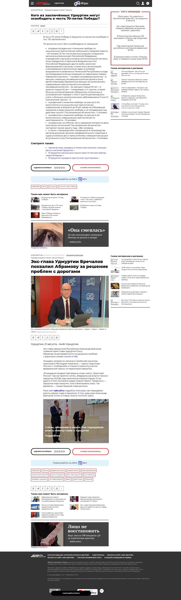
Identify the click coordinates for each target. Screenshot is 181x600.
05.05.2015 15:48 (37, 10)
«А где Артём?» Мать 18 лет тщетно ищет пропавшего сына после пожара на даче (134, 261)
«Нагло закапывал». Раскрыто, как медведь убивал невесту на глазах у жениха (135, 90)
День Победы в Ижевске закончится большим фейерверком (50, 215)
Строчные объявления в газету (89, 557)
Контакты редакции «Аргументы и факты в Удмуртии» (68, 555)
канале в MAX (71, 356)
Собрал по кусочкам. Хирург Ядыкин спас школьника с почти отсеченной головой (135, 114)
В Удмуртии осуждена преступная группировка (73, 158)
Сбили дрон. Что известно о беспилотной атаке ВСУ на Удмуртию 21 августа (130, 18)
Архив (42, 26)
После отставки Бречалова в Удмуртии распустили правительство (52, 507)
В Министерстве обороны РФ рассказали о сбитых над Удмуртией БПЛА (130, 38)
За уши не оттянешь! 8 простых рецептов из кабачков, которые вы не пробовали (135, 286)
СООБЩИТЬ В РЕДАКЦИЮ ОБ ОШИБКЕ (117, 557)
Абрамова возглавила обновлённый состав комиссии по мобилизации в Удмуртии (53, 499)
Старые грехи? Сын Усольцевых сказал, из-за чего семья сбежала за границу (135, 278)
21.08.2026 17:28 (36, 255)
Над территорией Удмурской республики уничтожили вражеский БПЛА (130, 48)
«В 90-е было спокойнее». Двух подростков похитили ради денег (134, 268)
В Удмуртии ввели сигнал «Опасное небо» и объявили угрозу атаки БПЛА (130, 58)
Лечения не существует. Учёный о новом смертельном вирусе (134, 293)
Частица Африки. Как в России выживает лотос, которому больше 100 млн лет (134, 73)
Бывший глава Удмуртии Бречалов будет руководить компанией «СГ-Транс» (91, 499)
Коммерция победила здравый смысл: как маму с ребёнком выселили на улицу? (92, 199)
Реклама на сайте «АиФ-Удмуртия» (61, 557)
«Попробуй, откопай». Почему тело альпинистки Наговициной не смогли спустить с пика (134, 106)
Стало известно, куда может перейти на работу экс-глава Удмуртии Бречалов (52, 515)
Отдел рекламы (98, 555)
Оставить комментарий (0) (90, 167)
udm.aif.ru (59, 390)
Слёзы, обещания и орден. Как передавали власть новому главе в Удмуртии (74, 429)
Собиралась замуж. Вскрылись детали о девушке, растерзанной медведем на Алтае (134, 98)
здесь (91, 396)
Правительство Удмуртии (46, 332)
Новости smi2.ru (39, 248)
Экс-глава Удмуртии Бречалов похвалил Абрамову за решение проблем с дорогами (130, 28)
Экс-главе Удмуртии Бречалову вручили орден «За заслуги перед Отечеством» (93, 507)
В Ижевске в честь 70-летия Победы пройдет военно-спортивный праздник (52, 207)
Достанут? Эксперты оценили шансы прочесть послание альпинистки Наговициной (135, 302)
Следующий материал (71, 593)
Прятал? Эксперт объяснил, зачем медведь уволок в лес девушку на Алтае (134, 81)
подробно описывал (75, 390)
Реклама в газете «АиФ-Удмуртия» (120, 555)
